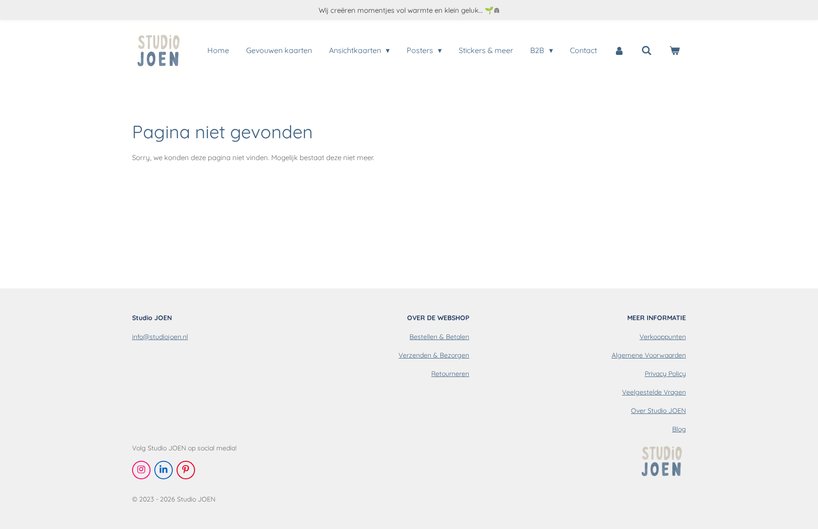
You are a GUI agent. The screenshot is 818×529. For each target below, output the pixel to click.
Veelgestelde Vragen (654, 392)
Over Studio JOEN (658, 410)
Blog (679, 429)
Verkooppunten (663, 336)
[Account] (619, 50)
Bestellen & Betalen (439, 336)
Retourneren (450, 373)
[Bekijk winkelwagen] (674, 50)
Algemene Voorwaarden (649, 355)
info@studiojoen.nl (160, 336)
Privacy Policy (665, 373)
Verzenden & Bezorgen (434, 355)
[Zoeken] (646, 50)
